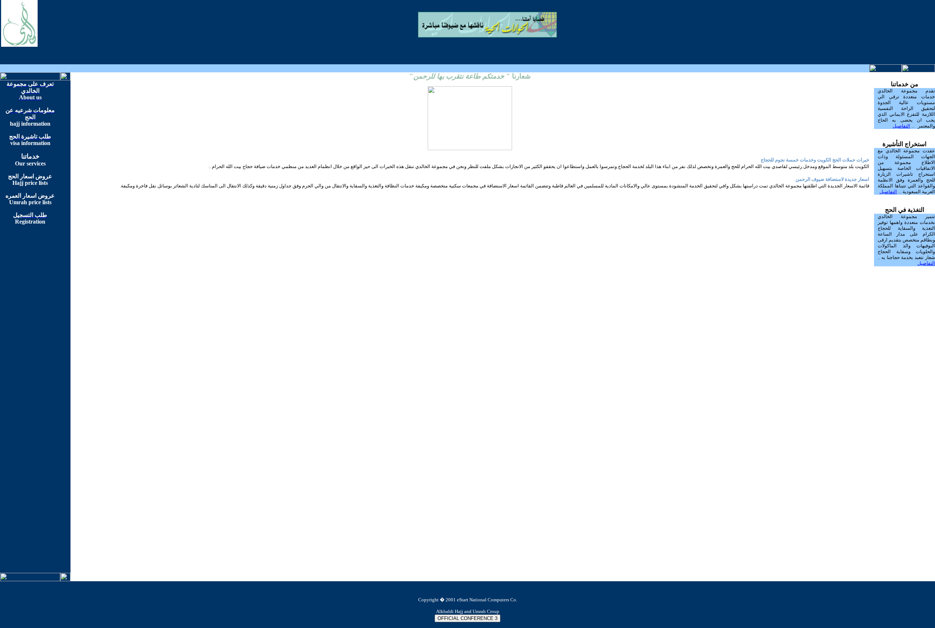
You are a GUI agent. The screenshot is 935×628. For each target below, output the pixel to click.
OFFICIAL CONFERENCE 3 (467, 618)
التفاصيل (901, 126)
